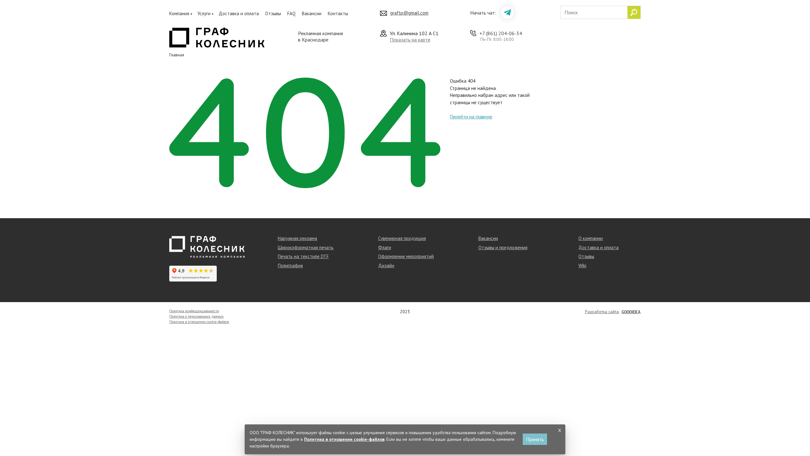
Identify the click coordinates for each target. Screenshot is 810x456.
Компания (179, 13)
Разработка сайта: (602, 311)
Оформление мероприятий (406, 256)
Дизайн (386, 266)
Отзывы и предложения (502, 247)
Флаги (384, 247)
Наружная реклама (297, 238)
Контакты (338, 13)
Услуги (203, 13)
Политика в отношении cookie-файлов (199, 322)
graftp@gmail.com (409, 13)
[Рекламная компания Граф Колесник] (217, 37)
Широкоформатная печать (305, 247)
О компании (590, 238)
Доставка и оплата (239, 13)
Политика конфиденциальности (194, 311)
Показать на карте (410, 39)
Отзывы (273, 13)
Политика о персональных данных (196, 316)
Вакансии (311, 13)
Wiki (582, 266)
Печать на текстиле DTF (303, 256)
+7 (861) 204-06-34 (500, 33)
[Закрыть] (559, 430)
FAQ (291, 13)
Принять (535, 439)
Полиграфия (290, 266)
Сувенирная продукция (402, 238)
